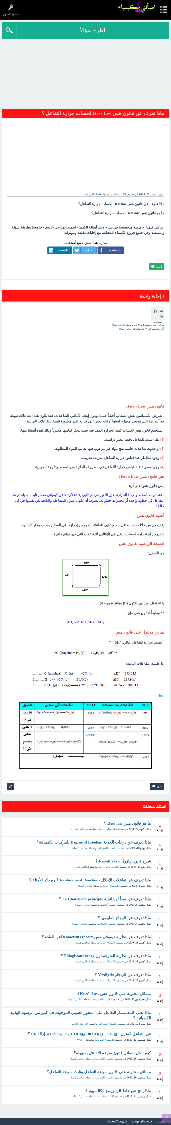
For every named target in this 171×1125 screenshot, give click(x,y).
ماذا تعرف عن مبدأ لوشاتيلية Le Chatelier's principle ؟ (105, 899)
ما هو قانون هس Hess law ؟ (127, 823)
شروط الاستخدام (117, 1121)
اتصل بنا (162, 1121)
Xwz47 (81, 1039)
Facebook (114, 250)
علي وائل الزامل (79, 1023)
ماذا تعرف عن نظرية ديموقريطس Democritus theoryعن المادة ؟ (96, 937)
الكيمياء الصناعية (106, 923)
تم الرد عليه (158, 324)
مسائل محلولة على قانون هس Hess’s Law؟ (114, 993)
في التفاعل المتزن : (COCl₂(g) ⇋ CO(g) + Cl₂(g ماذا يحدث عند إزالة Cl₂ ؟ (89, 1034)
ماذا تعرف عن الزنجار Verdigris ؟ (123, 974)
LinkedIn (63, 250)
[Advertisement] (85, 72)
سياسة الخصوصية (142, 1121)
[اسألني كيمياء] (137, 7)
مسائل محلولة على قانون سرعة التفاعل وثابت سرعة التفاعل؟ (99, 1072)
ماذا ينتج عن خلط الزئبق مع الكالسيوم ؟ (118, 1090)
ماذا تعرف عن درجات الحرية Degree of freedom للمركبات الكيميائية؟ (94, 842)
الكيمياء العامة (111, 885)
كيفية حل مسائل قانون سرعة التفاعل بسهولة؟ (112, 1053)
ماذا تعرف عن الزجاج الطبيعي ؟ (124, 918)
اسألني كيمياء (80, 848)
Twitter (88, 250)
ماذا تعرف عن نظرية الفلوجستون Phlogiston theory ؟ (106, 956)
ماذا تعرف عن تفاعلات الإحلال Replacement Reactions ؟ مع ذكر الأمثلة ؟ (90, 880)
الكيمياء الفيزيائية (116, 194)
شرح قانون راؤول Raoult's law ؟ (123, 861)
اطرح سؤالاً (92, 30)
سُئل (161, 194)
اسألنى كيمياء (79, 829)
